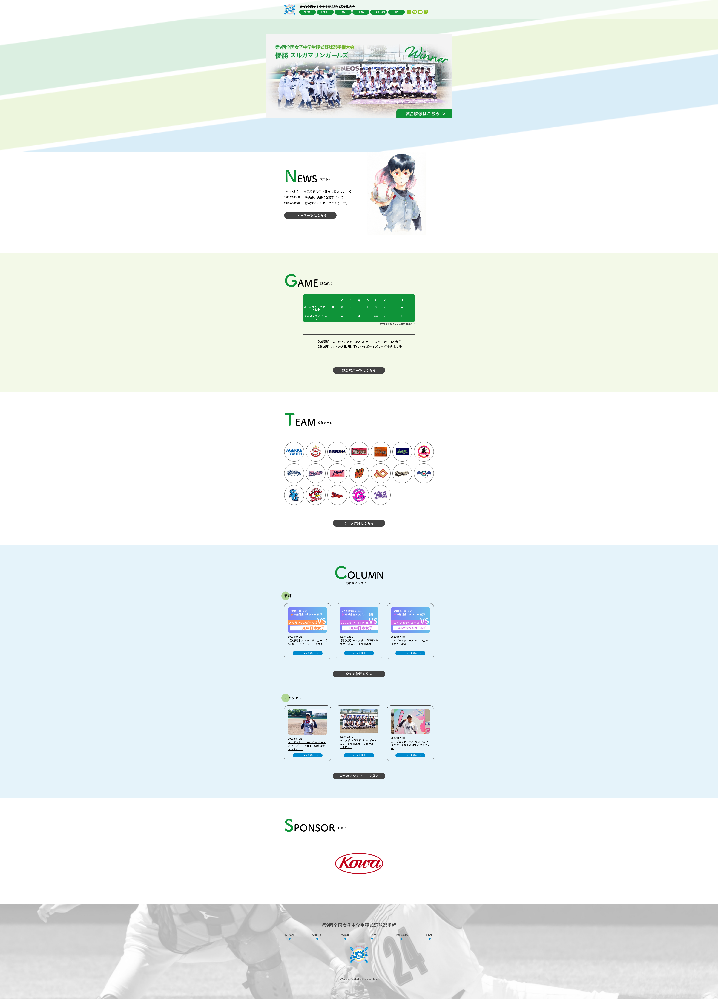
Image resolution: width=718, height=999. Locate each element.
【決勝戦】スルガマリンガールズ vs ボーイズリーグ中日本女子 (358, 341)
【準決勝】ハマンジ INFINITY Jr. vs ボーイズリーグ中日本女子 (359, 346)
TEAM (361, 12)
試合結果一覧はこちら (359, 370)
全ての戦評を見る (359, 674)
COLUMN (378, 12)
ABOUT (325, 12)
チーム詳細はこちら (359, 523)
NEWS (307, 12)
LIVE (396, 12)
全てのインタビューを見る (359, 776)
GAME (343, 12)
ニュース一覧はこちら (310, 215)
